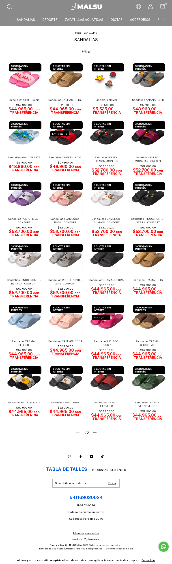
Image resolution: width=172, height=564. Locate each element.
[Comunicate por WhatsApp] (164, 547)
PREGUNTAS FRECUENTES (109, 469)
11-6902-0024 (86, 505)
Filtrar (86, 51)
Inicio (78, 32)
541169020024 (86, 497)
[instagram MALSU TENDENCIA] (69, 456)
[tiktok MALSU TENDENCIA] (102, 456)
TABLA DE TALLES (66, 469)
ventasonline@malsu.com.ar (86, 512)
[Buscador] (11, 7)
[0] (161, 7)
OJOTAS (117, 20)
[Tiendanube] (86, 539)
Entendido (148, 560)
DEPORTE (50, 20)
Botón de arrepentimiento (119, 548)
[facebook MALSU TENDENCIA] (80, 456)
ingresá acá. (96, 548)
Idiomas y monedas (86, 533)
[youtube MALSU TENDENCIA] (91, 456)
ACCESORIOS (140, 20)
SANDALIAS (26, 20)
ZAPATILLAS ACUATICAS (84, 20)
